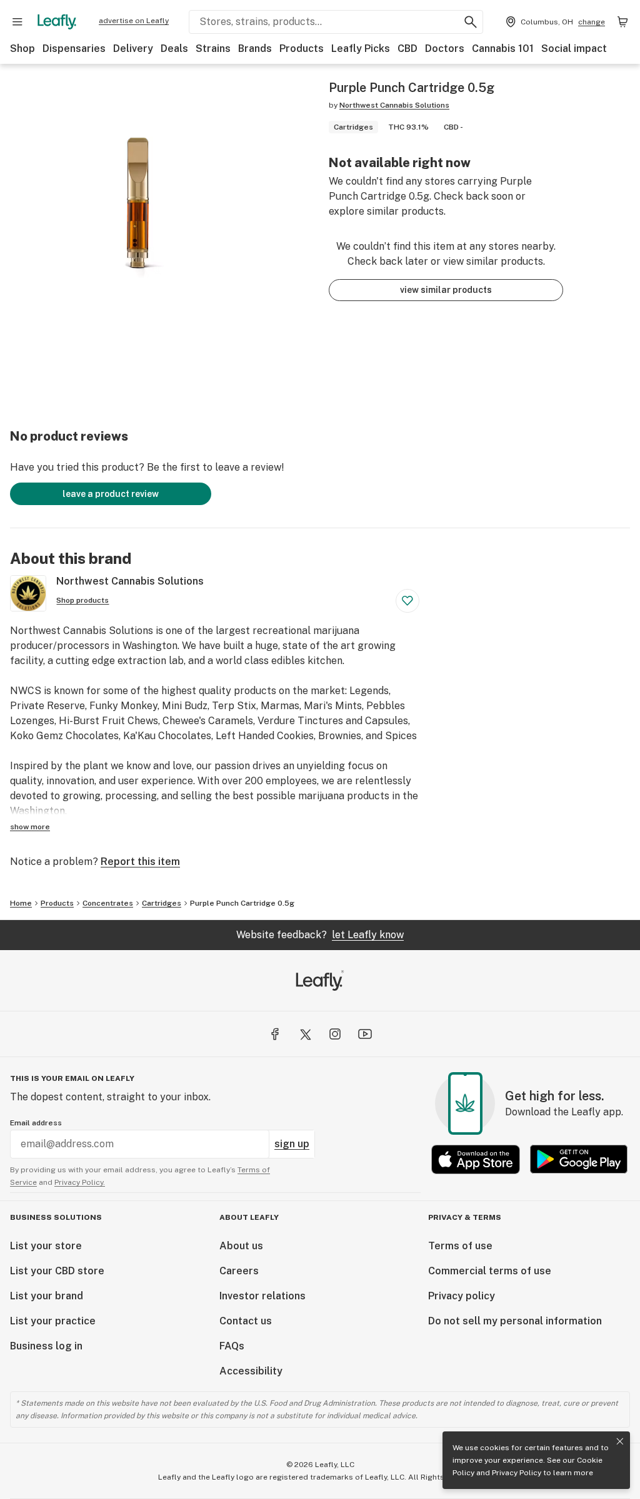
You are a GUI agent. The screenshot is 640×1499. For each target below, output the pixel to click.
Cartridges (161, 903)
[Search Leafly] (470, 22)
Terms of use (460, 1246)
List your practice (53, 1321)
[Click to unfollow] (407, 601)
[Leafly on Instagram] (335, 1033)
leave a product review (110, 494)
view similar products (446, 290)
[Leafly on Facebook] (275, 1034)
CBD (408, 48)
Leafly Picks (360, 48)
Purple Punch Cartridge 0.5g (242, 903)
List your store (46, 1246)
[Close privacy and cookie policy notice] (620, 1441)
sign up (291, 1144)
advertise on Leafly (134, 20)
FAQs (231, 1346)
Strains (213, 48)
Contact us (245, 1321)
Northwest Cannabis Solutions (394, 105)
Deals (174, 48)
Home (21, 903)
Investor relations (262, 1296)
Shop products (82, 600)
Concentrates (107, 903)
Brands (255, 48)
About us (241, 1246)
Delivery (133, 48)
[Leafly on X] (305, 1033)
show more (30, 826)
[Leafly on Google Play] (579, 1159)
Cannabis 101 (503, 48)
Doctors (444, 48)
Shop (22, 48)
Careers (239, 1271)
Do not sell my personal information (515, 1321)
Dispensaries (74, 48)
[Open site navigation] (17, 21)
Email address (36, 1122)
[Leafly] (57, 21)
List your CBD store (57, 1271)
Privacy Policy (516, 1472)
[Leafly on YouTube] (365, 1033)
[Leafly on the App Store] (475, 1159)
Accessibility (250, 1371)
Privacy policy (461, 1296)
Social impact (574, 48)
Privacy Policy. (79, 1182)
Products (301, 48)
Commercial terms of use (489, 1271)
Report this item (140, 861)
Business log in (46, 1346)
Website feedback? (320, 935)
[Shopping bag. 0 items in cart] (622, 21)
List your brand (46, 1296)
